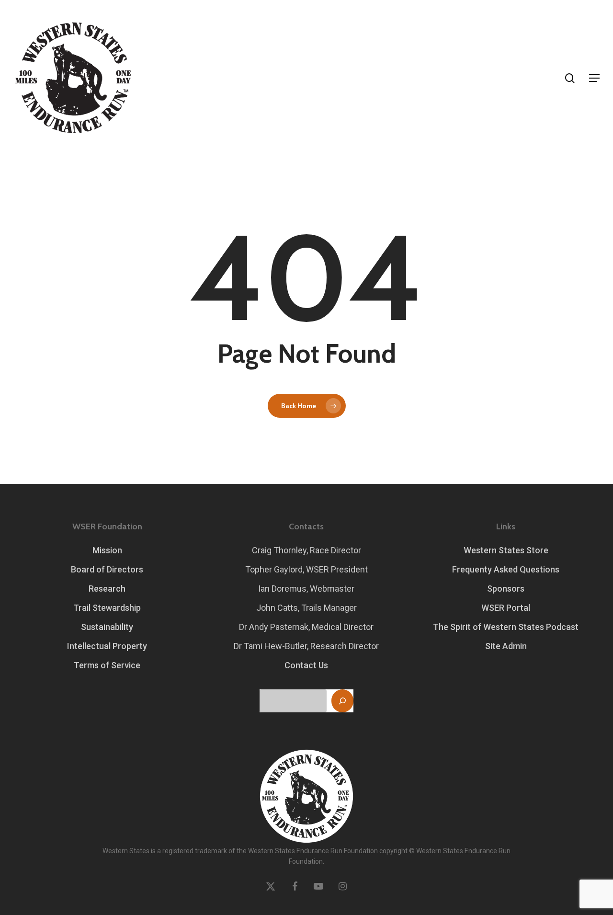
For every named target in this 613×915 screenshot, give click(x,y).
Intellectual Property (107, 646)
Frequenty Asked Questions (505, 569)
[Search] (342, 700)
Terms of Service (107, 665)
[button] (594, 78)
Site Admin (506, 646)
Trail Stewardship (107, 608)
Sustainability (107, 627)
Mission (107, 550)
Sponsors (505, 588)
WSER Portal (505, 608)
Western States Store (506, 550)
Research (107, 588)
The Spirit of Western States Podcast (506, 627)
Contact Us (306, 665)
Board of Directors (107, 569)
